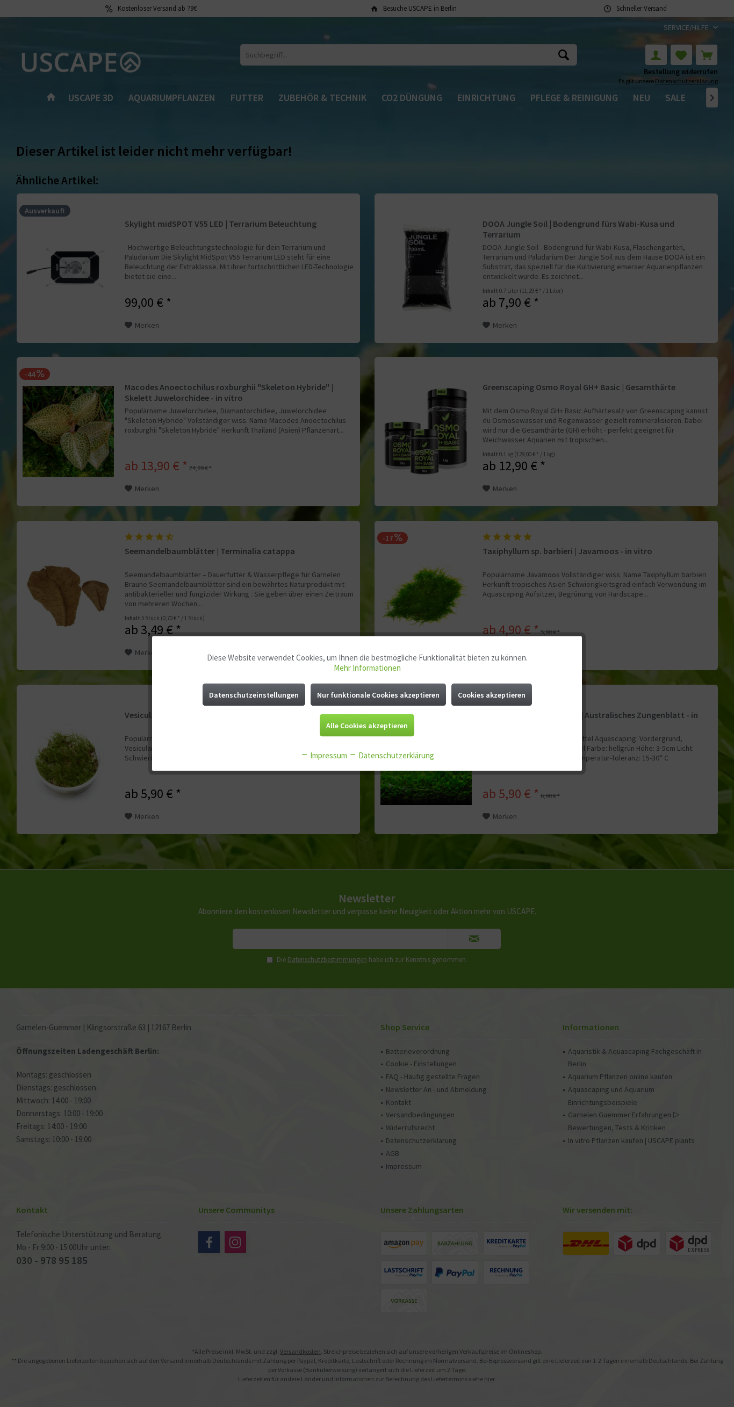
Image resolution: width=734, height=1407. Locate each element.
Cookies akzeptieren (492, 695)
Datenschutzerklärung (395, 755)
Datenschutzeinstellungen (254, 695)
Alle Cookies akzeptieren (367, 725)
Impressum (327, 755)
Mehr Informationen (367, 668)
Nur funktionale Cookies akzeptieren (378, 695)
